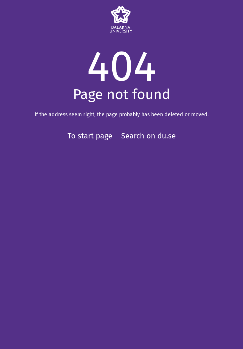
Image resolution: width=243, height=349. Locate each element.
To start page (90, 135)
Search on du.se (148, 135)
